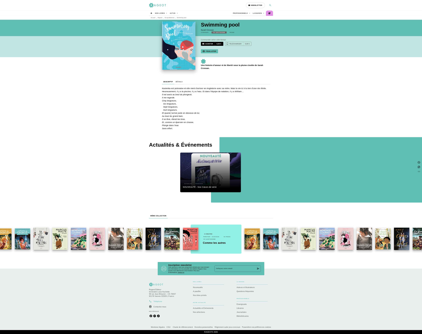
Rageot (160, 17)
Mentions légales (158, 327)
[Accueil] (158, 5)
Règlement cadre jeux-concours (227, 327)
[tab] (151, 13)
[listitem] (151, 316)
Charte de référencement (183, 327)
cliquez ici (181, 272)
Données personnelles (204, 327)
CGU (168, 327)
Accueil (153, 17)
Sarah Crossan (207, 30)
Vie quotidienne (170, 17)
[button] (255, 5)
